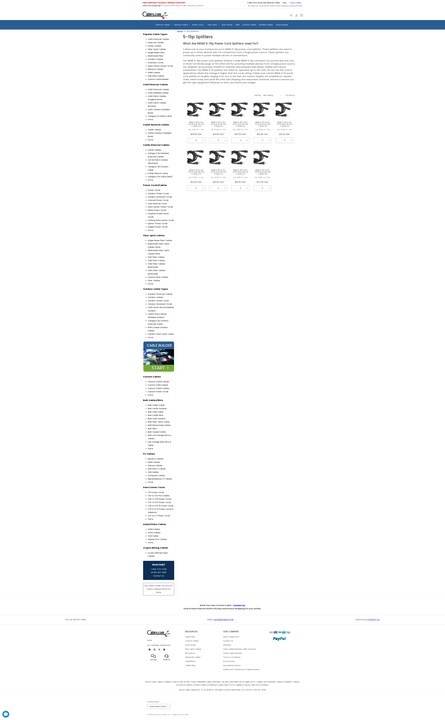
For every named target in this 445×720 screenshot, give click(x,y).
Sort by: (258, 95)
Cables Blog (190, 665)
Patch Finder (190, 645)
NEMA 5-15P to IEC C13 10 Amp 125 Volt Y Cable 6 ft (218, 124)
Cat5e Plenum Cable (158, 173)
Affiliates (227, 645)
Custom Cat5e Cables (158, 381)
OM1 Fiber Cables (156, 257)
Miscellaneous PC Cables (160, 479)
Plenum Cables (155, 465)
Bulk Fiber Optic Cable (159, 422)
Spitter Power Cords (157, 223)
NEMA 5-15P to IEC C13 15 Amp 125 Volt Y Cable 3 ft (240, 172)
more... (151, 119)
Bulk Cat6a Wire (155, 415)
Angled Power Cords (158, 227)
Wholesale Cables (193, 657)
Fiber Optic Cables (157, 49)
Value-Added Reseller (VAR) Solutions (239, 649)
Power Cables (154, 46)
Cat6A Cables (154, 129)
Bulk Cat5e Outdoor (157, 408)
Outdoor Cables (155, 59)
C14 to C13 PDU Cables (159, 495)
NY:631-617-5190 (158, 572)
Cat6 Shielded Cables (158, 93)
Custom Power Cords (158, 391)
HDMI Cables (154, 72)
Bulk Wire (152, 428)
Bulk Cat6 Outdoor (157, 418)
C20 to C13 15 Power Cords (160, 505)
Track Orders (295, 3)
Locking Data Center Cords (161, 220)
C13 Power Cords (156, 492)
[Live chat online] (5, 714)
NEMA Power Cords (157, 210)
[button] (291, 15)
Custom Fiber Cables (158, 277)
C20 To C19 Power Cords (159, 499)
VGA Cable (153, 536)
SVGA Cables (154, 532)
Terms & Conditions (232, 657)
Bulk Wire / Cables (157, 468)
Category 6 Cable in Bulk (160, 116)
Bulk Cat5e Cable (156, 405)
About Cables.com (231, 637)
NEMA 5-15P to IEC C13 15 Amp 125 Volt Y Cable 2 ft (218, 172)
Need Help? (158, 564)
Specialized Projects (232, 665)
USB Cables (153, 472)
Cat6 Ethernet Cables (158, 39)
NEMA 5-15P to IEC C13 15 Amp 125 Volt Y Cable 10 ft (262, 172)
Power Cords (154, 190)
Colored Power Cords (158, 200)
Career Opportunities (232, 653)
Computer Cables (156, 475)
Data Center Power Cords (160, 66)
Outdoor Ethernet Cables (160, 294)
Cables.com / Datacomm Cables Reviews (241, 669)
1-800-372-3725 (159, 569)
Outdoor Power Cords (158, 193)
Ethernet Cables (156, 42)
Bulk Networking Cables (159, 425)
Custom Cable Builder (158, 79)
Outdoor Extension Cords (160, 197)
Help (285, 3)
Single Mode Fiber (156, 52)
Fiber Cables (154, 280)
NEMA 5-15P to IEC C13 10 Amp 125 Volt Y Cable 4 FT (196, 172)
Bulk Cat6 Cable (155, 412)
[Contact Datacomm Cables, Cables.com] (167, 661)
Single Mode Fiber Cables (160, 240)
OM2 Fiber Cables (156, 260)
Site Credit (185, 715)
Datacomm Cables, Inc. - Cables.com (167, 715)
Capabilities (190, 661)
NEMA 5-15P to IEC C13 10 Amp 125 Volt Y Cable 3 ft (284, 124)
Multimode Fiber (156, 56)
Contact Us (158, 575)
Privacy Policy (229, 661)
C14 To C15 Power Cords (159, 502)
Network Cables (155, 69)
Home (180, 31)
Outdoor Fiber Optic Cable (161, 334)
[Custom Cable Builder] (158, 371)
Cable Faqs (190, 637)
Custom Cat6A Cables (158, 388)
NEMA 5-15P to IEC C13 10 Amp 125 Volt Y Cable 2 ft (262, 124)
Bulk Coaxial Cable (157, 432)
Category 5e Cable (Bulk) (160, 176)
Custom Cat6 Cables (158, 385)
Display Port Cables (157, 539)
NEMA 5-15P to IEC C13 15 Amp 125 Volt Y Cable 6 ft (240, 124)
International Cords (157, 203)
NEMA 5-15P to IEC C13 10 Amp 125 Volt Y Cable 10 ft (196, 124)
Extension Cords (155, 62)
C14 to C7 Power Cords (159, 515)
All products (190, 653)
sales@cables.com (224, 619)
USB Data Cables (156, 76)
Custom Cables (192, 641)
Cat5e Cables (154, 150)
